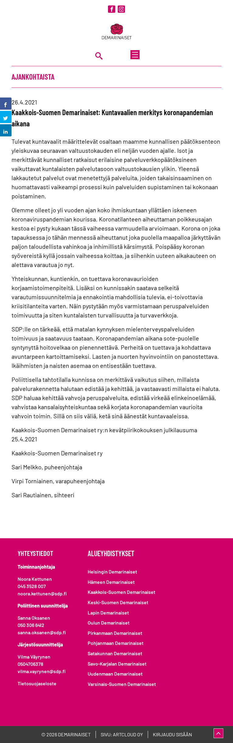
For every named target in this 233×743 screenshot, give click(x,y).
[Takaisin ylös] (218, 733)
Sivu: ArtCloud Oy (122, 734)
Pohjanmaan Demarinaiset (116, 643)
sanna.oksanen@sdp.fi (42, 632)
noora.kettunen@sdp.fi (42, 593)
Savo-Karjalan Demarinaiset (117, 663)
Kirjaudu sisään (172, 734)
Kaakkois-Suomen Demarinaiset (121, 592)
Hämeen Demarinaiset (111, 582)
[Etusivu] (116, 32)
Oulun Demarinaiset (109, 622)
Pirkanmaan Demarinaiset (115, 633)
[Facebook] (111, 9)
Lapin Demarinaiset (108, 612)
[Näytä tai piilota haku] (98, 55)
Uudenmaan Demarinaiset (115, 673)
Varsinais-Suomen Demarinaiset (122, 684)
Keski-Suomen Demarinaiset (118, 602)
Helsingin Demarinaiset (112, 571)
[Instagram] (121, 9)
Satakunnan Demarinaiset (115, 653)
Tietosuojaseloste (37, 683)
